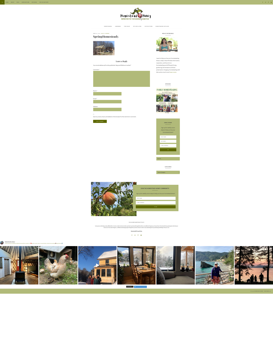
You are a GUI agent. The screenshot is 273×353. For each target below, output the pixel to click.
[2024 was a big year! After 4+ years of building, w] (97, 265)
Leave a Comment (105, 33)
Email (95, 98)
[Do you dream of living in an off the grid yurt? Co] (19, 265)
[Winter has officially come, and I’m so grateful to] (175, 265)
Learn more (173, 72)
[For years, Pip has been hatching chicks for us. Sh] (58, 265)
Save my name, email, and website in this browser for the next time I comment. (114, 116)
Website (95, 106)
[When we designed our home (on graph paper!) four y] (136, 265)
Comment (96, 69)
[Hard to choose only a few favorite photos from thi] (215, 265)
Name (95, 91)
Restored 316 (267, 291)
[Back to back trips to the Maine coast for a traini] (254, 265)
